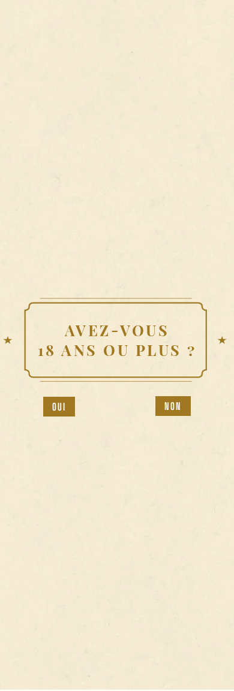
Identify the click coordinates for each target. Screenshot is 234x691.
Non (173, 406)
